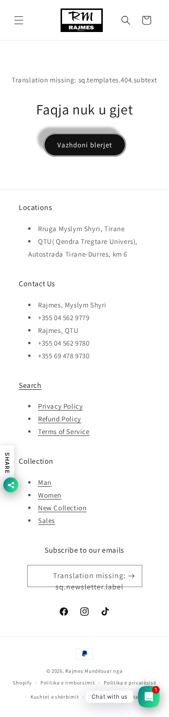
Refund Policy (59, 418)
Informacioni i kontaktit (117, 696)
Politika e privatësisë (130, 682)
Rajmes (74, 671)
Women (49, 495)
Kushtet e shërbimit (55, 696)
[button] (18, 20)
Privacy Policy (60, 406)
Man (45, 482)
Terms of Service (64, 431)
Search (30, 385)
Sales (46, 520)
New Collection (62, 507)
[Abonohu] (131, 576)
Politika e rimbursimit (67, 682)
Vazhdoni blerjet (84, 144)
